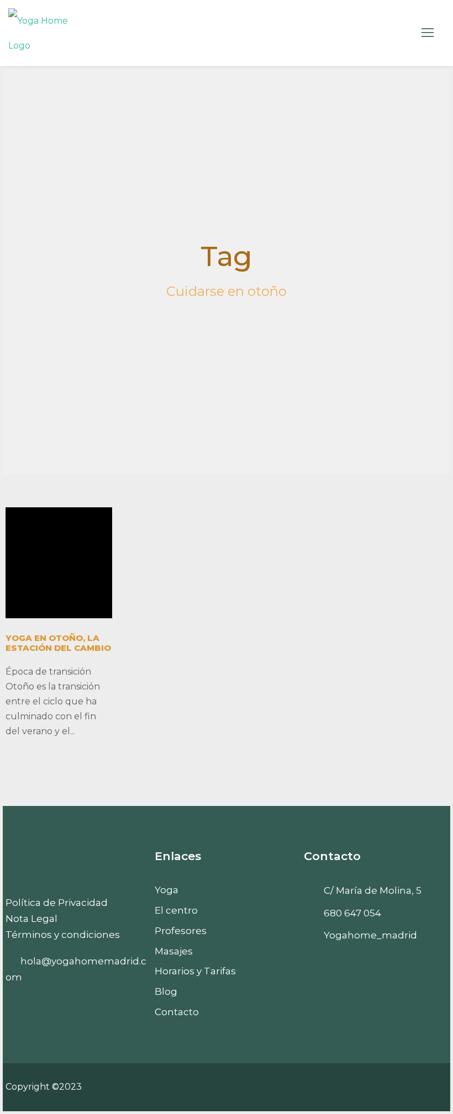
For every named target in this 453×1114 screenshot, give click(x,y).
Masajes (174, 951)
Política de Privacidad (57, 902)
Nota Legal (31, 918)
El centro (176, 910)
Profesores (181, 930)
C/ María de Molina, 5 (373, 890)
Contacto (177, 1011)
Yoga (166, 889)
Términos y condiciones (63, 934)
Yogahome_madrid (370, 935)
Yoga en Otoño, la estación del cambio (58, 643)
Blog (166, 991)
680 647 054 (352, 913)
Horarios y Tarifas (195, 971)
